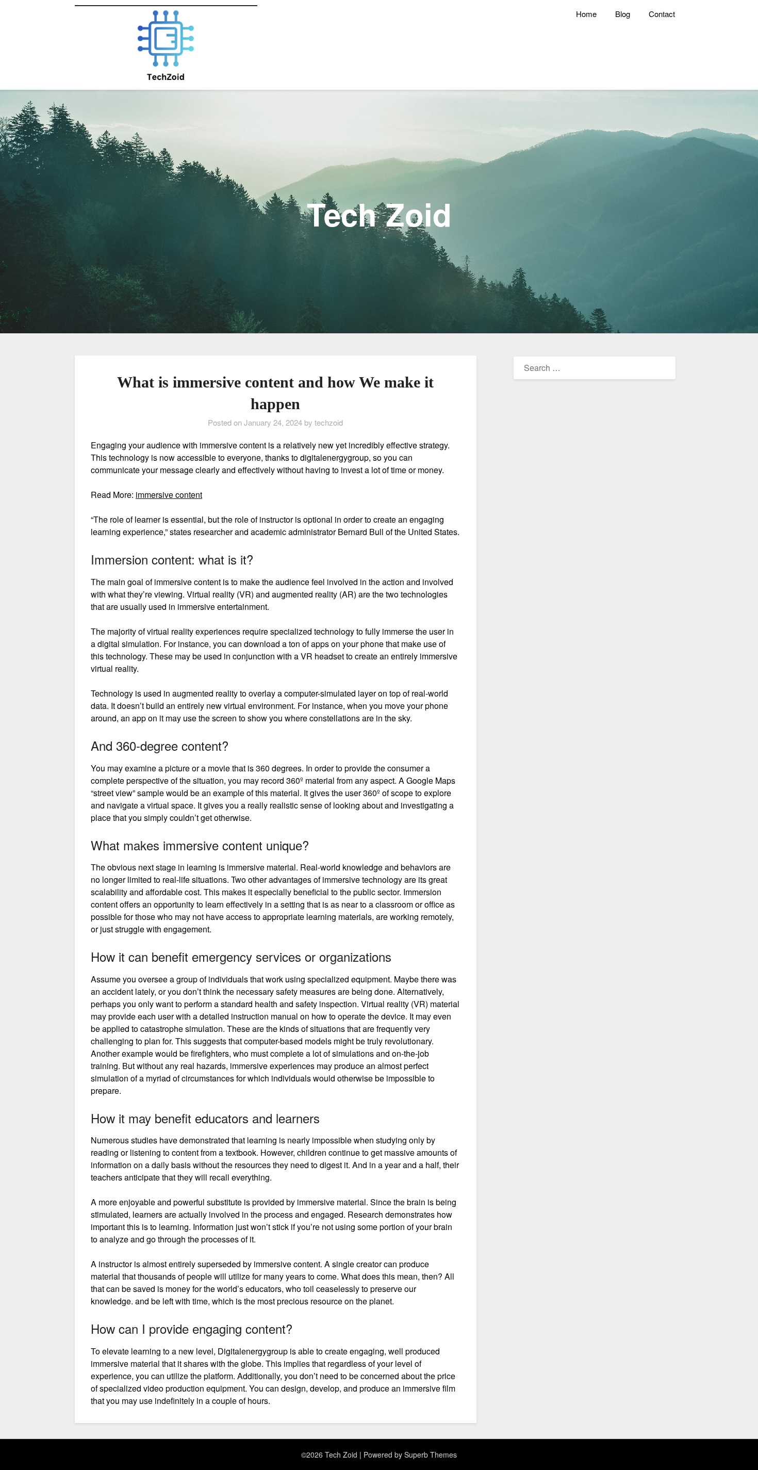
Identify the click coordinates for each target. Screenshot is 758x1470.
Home (586, 13)
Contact (662, 13)
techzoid (329, 422)
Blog (622, 13)
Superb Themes (430, 1454)
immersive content (169, 494)
